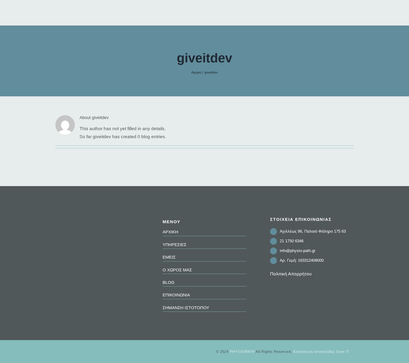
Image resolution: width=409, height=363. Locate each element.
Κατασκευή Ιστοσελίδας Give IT (321, 352)
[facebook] (271, 287)
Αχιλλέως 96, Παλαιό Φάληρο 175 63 (313, 231)
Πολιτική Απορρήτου (290, 273)
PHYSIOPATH (242, 352)
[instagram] (279, 287)
